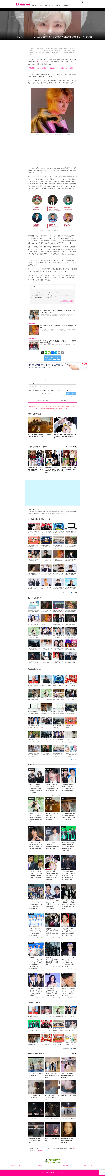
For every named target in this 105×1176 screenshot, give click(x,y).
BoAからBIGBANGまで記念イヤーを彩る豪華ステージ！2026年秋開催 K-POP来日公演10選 (68, 904)
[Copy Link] (62, 352)
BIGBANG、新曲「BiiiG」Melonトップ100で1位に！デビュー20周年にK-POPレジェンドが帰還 (52, 875)
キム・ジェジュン (42, 61)
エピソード (35, 408)
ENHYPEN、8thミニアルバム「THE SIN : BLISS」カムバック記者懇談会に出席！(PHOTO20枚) (68, 846)
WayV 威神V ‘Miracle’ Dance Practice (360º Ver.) (35, 1140)
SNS (67, 406)
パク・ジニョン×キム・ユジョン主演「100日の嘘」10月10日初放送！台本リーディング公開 (35, 788)
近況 (65, 408)
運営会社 (40, 1150)
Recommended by (67, 592)
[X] (42, 352)
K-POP (102, 34)
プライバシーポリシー (89, 1165)
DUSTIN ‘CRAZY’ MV (35, 1118)
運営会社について (15, 1165)
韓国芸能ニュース (35, 406)
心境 (60, 408)
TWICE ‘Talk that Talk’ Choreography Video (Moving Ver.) (67, 1075)
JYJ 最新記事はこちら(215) (67, 301)
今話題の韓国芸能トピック (49, 408)
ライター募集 (65, 1165)
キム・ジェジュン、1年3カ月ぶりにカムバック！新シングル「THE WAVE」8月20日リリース (68, 962)
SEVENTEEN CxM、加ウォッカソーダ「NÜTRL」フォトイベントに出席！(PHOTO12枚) (52, 904)
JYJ (50, 406)
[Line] (46, 352)
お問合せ (40, 1165)
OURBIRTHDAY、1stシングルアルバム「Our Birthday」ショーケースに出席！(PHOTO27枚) (35, 904)
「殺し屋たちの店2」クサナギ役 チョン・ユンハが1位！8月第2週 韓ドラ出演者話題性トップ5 (68, 933)
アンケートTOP (71, 446)
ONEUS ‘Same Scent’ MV (68, 1096)
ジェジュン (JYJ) (59, 406)
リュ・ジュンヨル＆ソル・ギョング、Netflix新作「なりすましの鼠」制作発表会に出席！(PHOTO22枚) (68, 875)
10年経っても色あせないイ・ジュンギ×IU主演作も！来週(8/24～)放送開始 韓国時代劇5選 (35, 817)
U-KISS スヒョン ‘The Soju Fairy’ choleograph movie (52, 1075)
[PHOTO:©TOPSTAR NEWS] (52, 775)
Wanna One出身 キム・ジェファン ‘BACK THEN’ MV (52, 1097)
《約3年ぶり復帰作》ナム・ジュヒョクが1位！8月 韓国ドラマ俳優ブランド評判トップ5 (52, 788)
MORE (73, 1053)
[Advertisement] (52, 149)
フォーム (57, 400)
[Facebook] (52, 352)
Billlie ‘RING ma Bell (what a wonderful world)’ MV (67, 1140)
